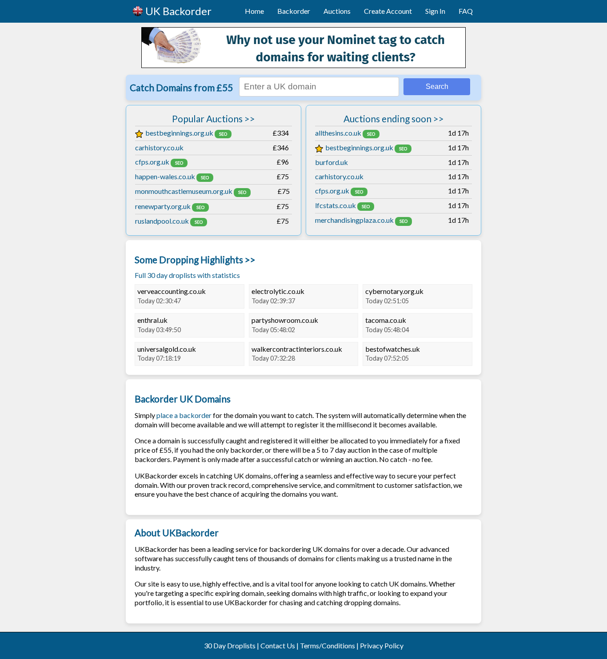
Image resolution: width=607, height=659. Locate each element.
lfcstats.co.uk (335, 205)
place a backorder (184, 415)
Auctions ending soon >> (393, 118)
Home (254, 11)
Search (437, 86)
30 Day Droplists (230, 645)
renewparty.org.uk (163, 206)
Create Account (388, 11)
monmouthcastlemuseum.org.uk (183, 191)
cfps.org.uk (152, 161)
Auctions (337, 11)
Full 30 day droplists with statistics (187, 275)
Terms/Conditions (327, 645)
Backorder (293, 11)
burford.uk (331, 162)
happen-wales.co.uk (165, 176)
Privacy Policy (381, 645)
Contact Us (277, 645)
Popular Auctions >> (213, 118)
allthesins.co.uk (338, 133)
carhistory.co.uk (159, 147)
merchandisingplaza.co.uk (354, 220)
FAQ (466, 11)
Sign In (435, 11)
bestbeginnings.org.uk (179, 133)
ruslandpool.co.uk (162, 221)
